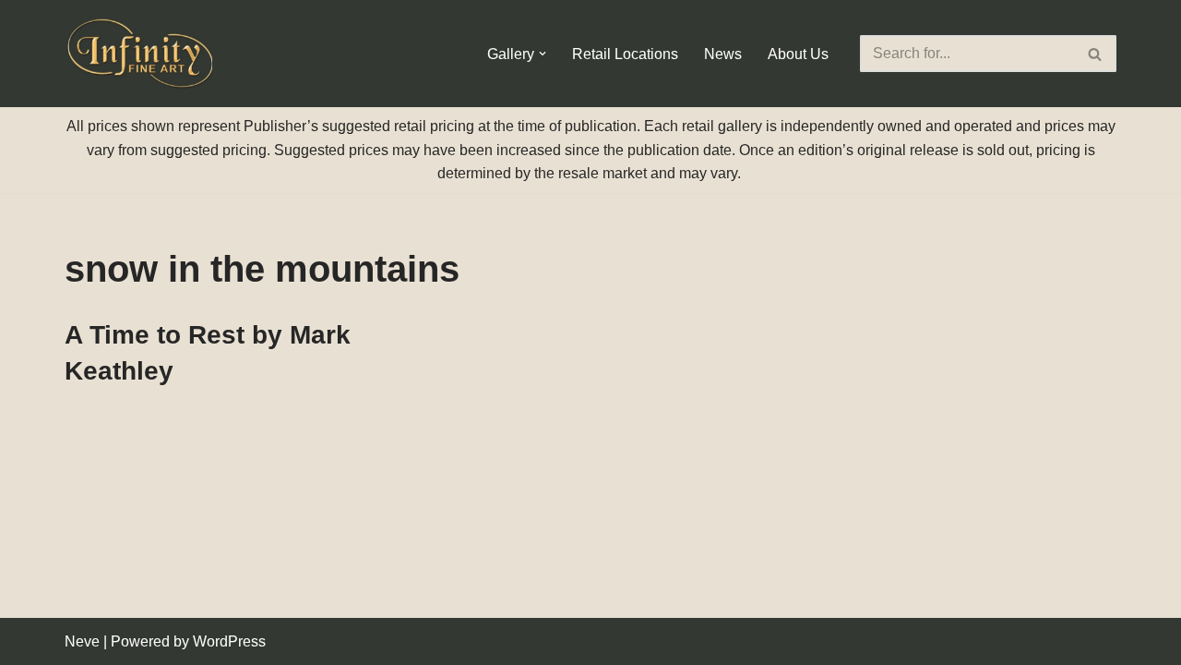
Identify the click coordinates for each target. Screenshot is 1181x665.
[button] (542, 53)
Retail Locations (625, 54)
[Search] (1095, 53)
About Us (798, 54)
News (723, 54)
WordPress (229, 641)
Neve (82, 641)
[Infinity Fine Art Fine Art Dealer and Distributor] (143, 54)
